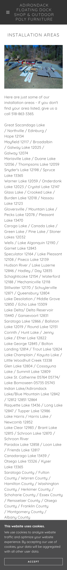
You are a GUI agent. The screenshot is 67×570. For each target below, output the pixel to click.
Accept (33, 561)
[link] (34, 12)
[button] (7, 12)
